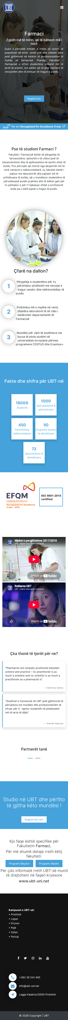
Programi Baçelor (19, 863)
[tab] (30, 756)
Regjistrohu (34, 98)
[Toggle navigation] (61, 7)
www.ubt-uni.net (34, 881)
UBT (46, 1015)
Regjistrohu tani (34, 819)
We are (36, 126)
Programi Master (49, 863)
